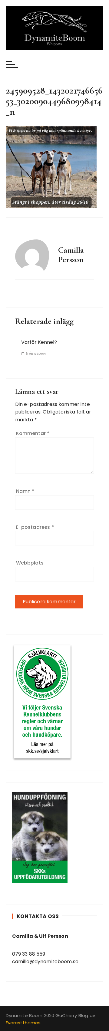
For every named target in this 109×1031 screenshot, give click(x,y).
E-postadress (35, 527)
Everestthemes (23, 1022)
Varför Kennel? (39, 342)
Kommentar (33, 433)
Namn (25, 491)
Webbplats (30, 562)
